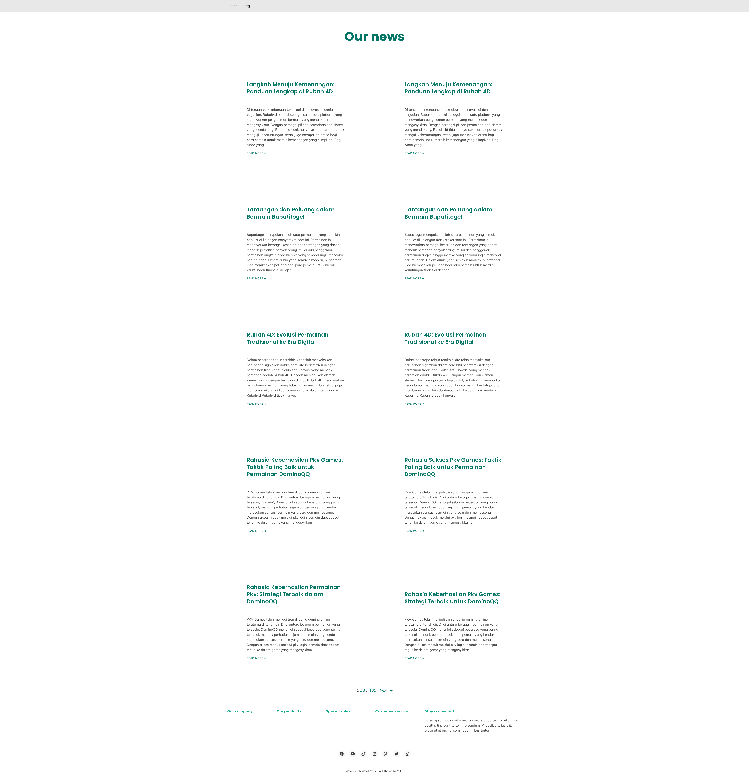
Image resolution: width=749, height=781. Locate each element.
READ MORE (256, 153)
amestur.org (240, 6)
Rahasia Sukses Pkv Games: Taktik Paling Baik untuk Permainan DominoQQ (453, 467)
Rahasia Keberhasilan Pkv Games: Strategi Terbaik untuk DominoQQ (453, 598)
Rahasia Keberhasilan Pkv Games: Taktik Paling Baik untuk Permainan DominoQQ (295, 467)
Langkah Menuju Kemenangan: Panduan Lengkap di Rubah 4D (291, 88)
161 (372, 690)
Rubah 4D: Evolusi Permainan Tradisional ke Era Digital (288, 338)
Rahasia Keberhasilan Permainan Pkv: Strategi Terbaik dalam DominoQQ (294, 594)
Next (386, 690)
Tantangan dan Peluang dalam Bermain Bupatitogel (291, 213)
